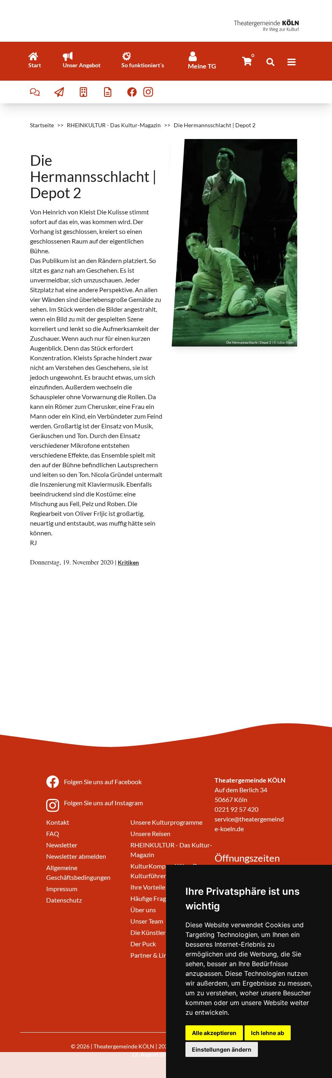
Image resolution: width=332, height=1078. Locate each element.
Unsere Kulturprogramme (166, 822)
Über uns (143, 909)
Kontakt (57, 822)
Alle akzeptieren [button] (214, 1032)
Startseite (42, 125)
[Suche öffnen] (270, 62)
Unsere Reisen (150, 833)
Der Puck (143, 944)
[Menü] (291, 62)
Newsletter (61, 845)
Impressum (61, 888)
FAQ (52, 833)
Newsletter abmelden (76, 856)
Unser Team (146, 921)
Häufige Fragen (151, 898)
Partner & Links (151, 955)
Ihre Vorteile (147, 887)
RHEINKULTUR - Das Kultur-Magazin (114, 125)
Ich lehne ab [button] (267, 1032)
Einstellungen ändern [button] (221, 1049)
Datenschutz (64, 900)
